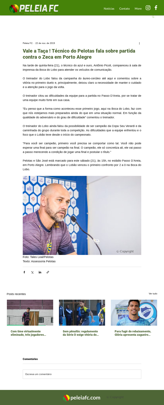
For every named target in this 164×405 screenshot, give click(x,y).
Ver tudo (153, 293)
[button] (153, 16)
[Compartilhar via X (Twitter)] (32, 272)
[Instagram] (148, 7)
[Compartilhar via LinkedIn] (39, 272)
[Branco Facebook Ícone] (156, 7)
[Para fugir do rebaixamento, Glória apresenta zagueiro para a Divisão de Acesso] (134, 313)
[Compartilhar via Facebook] (24, 272)
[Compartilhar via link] (47, 272)
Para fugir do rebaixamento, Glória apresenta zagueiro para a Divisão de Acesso (133, 333)
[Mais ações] (139, 43)
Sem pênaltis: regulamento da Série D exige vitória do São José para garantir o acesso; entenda (80, 333)
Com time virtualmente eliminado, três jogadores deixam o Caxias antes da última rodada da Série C (27, 333)
